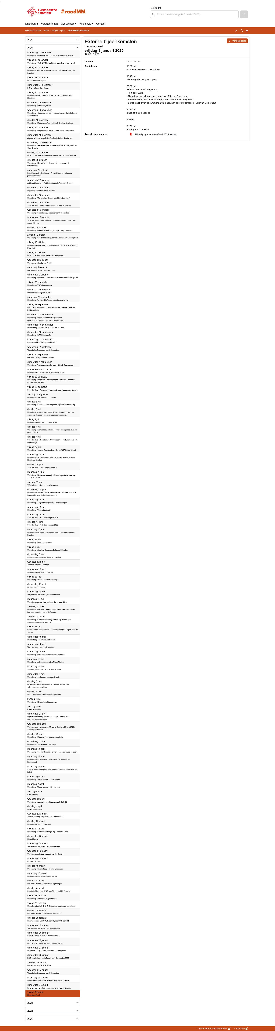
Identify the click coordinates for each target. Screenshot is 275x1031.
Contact (100, 23)
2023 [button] (30, 1010)
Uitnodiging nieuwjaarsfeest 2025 (155, 134)
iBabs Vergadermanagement (213, 1028)
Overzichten (67, 23)
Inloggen (241, 1028)
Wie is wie (85, 23)
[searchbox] (194, 14)
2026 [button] (30, 40)
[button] (244, 14)
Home (46, 31)
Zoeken (154, 8)
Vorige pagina (239, 41)
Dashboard (31, 23)
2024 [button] (30, 1002)
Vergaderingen (49, 23)
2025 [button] (30, 48)
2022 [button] (30, 1018)
